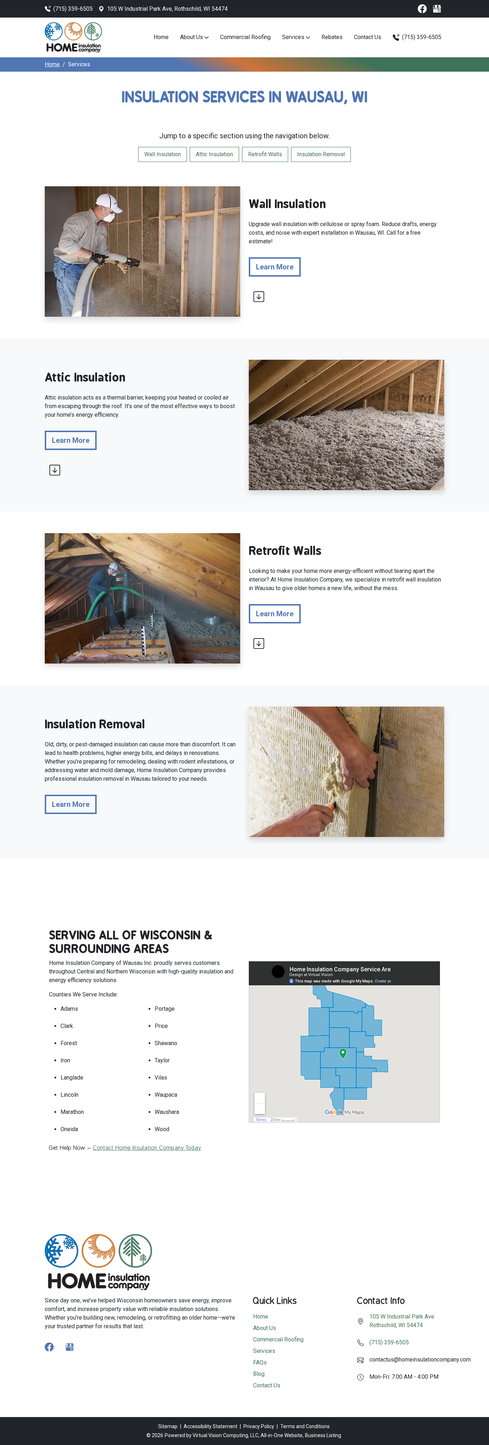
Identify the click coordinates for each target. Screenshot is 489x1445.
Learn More (278, 266)
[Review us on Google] (437, 8)
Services (294, 37)
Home (161, 37)
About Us (192, 37)
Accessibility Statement (210, 1426)
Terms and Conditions (305, 1426)
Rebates (332, 37)
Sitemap (168, 1426)
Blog (259, 1373)
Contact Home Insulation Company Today (147, 1148)
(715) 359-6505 (73, 8)
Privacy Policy (258, 1426)
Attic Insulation (214, 154)
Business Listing (323, 1435)
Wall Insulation (162, 154)
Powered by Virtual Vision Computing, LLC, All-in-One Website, (234, 1435)
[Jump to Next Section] (259, 296)
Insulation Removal (321, 154)
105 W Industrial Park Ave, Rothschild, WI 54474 (167, 8)
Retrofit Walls (265, 154)
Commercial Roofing (245, 37)
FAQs (260, 1362)
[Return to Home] (73, 37)
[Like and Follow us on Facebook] (422, 8)
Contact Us (367, 37)
